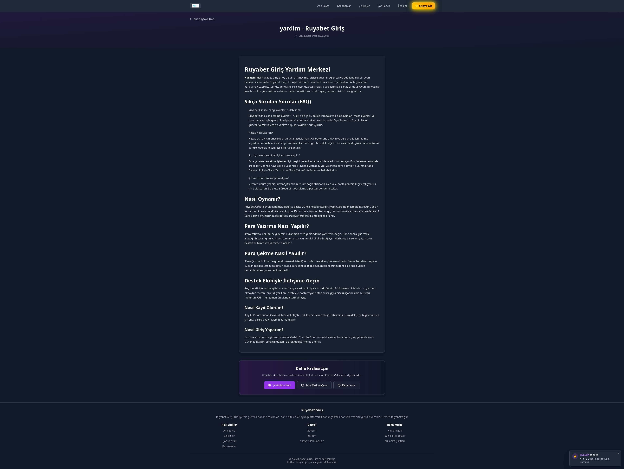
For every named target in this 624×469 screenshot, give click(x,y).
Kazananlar (344, 6)
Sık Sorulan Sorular (312, 441)
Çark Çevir (384, 6)
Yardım (312, 436)
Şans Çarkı (229, 441)
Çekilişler (364, 6)
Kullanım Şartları (395, 441)
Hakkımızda (395, 430)
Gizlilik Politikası (395, 436)
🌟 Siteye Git (423, 6)
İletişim (402, 6)
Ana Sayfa (323, 6)
